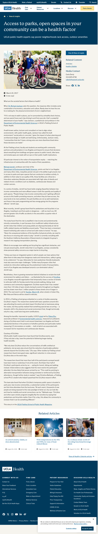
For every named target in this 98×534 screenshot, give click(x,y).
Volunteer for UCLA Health (82, 513)
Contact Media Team (80, 502)
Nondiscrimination (36, 521)
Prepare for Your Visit (56, 482)
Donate (53, 2)
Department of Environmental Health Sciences (20, 123)
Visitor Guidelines (55, 485)
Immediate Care (31, 489)
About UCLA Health (80, 482)
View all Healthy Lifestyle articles (80, 456)
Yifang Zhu (52, 316)
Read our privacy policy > (80, 524)
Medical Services (31, 500)
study (41, 316)
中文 (3, 492)
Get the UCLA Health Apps (10, 503)
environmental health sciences (31, 319)
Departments (78, 485)
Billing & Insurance (56, 492)
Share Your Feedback (9, 485)
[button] (10, 2)
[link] (72, 85)
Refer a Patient (27, 2)
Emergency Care (31, 492)
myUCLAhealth (42, 2)
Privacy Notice (23, 521)
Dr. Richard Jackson (15, 106)
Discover (71, 8)
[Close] (93, 519)
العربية (4, 496)
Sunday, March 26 (32, 292)
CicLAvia (57, 277)
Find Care (26, 8)
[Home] (4, 16)
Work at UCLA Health (80, 509)
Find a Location (31, 485)
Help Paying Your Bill (56, 496)
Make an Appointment (33, 496)
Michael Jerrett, (9, 167)
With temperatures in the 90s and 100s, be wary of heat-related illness (48, 442)
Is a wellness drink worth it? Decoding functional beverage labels (79, 442)
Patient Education (55, 489)
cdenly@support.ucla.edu (75, 79)
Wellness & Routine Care (57, 511)
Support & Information (57, 503)
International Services (9, 489)
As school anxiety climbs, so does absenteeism (16, 441)
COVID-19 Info (54, 507)
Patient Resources (40, 8)
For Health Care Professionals (83, 492)
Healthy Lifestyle (71, 66)
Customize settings (71, 528)
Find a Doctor (87, 8)
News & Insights (14, 16)
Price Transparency (56, 500)
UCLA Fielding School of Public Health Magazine (34, 404)
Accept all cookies (87, 528)
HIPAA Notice (12, 521)
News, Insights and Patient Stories (84, 489)
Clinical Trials (30, 503)
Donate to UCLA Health (81, 506)
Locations (56, 8)
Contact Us (67, 2)
